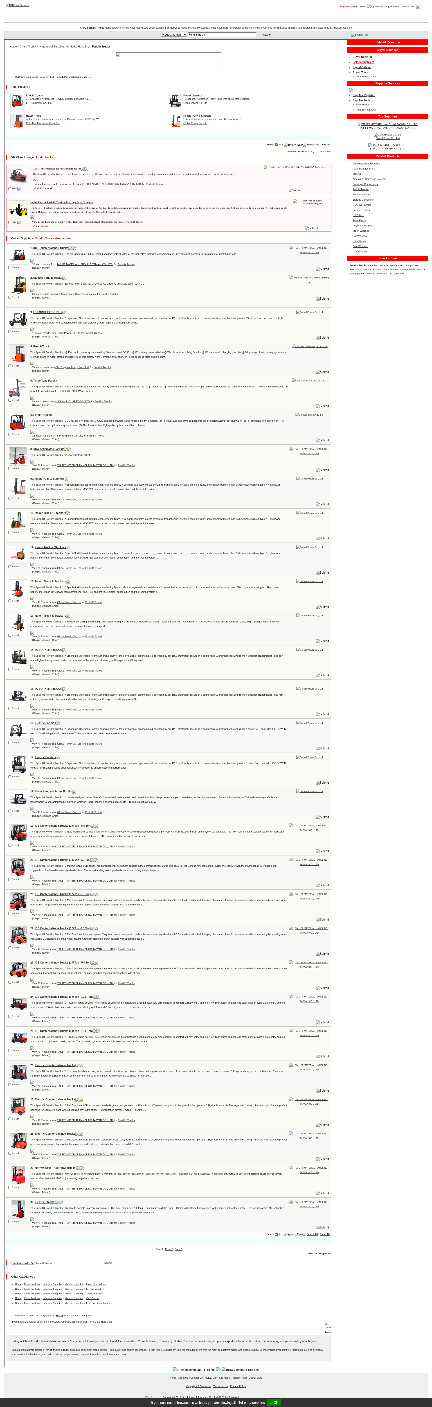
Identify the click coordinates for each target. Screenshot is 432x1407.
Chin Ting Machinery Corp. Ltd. (43, 123)
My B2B (405, 13)
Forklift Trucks (154, 184)
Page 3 (178, 1249)
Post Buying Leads (366, 76)
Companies (362, 13)
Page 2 (169, 1249)
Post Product (363, 104)
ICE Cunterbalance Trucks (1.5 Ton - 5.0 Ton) (63, 825)
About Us (183, 1377)
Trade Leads (384, 13)
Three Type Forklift (45, 380)
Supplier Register (364, 95)
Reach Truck (41, 346)
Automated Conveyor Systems (369, 179)
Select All (312, 144)
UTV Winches (360, 251)
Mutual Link (408, 6)
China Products (29, 46)
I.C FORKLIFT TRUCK (48, 649)
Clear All (325, 144)
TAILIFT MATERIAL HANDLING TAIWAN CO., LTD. (111, 184)
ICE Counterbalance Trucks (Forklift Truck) (57, 168)
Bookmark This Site (246, 1369)
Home (421, 13)
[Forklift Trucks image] (17, 175)
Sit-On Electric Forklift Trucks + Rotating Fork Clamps (60, 202)
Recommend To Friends (200, 1369)
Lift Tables (358, 215)
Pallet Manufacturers (364, 168)
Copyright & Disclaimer (198, 1386)
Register (344, 6)
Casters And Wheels (96, 1284)
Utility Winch (359, 241)
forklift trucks (44, 157)
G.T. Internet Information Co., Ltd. (200, 1397)
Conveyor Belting (362, 205)
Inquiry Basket (393, 6)
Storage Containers (363, 199)
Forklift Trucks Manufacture (53, 238)
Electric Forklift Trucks (47, 277)
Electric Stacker (45, 1202)
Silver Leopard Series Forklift (53, 791)
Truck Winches (94, 1293)
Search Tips (361, 34)
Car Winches (92, 1298)
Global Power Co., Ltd (195, 103)
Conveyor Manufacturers (99, 1303)
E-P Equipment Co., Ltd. (39, 103)
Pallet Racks (359, 220)
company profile (66, 184)
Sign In (354, 6)
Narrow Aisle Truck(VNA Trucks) (55, 1167)
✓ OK (274, 1403)
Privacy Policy (238, 1386)
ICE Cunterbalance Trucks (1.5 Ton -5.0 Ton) (62, 860)
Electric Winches (95, 1288)
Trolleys (357, 173)
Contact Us (196, 1377)
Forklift (59, 77)
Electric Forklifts (45, 723)
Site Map (224, 1377)
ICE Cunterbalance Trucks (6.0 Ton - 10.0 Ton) (64, 996)
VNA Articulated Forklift (48, 449)
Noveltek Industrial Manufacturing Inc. (100, 221)
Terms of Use (220, 1386)
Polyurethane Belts (363, 225)
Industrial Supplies (53, 46)
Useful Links (255, 1377)
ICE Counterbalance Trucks (50, 248)
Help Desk (106, 1321)
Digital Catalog (362, 67)
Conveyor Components (365, 184)
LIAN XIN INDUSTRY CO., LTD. (72, 401)
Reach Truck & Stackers (49, 478)
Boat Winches (360, 246)
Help (362, 6)
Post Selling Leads (366, 109)
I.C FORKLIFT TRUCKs (47, 312)
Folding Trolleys (361, 210)
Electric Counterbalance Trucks (55, 1065)
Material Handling (78, 46)
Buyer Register (362, 57)
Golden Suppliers (363, 62)
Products (342, 13)
